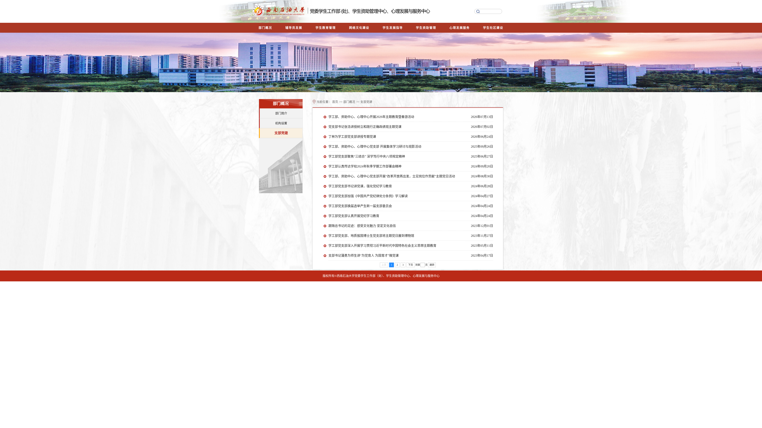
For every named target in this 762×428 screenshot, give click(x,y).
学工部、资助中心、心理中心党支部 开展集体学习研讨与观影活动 (374, 146)
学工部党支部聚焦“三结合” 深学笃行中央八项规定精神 (366, 156)
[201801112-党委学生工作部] (351, 11)
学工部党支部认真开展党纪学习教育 (353, 216)
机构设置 (281, 123)
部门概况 (265, 27)
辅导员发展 (293, 27)
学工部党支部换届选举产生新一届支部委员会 (360, 206)
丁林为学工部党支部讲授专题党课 (352, 136)
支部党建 (281, 133)
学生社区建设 (493, 27)
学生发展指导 (393, 27)
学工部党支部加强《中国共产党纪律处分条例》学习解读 (368, 196)
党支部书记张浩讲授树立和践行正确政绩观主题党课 (364, 126)
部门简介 (281, 113)
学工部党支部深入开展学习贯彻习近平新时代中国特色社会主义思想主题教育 (382, 245)
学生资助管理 (426, 27)
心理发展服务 (459, 27)
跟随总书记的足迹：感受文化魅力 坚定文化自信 (362, 225)
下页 (410, 265)
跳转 (432, 265)
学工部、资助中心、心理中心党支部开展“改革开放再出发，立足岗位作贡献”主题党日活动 (391, 176)
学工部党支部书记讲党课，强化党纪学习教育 (360, 186)
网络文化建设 (359, 27)
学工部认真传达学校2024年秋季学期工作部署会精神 (364, 166)
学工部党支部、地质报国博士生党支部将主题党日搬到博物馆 (371, 235)
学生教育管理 (326, 27)
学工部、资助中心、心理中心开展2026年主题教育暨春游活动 (371, 116)
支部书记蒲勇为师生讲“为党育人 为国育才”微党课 (363, 255)
